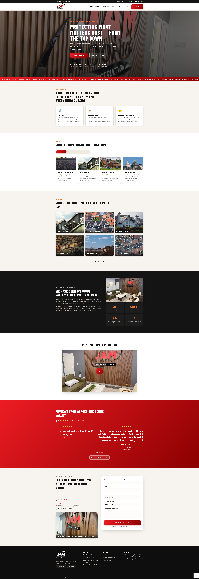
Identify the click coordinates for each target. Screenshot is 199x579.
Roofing (97, 6)
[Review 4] (101, 452)
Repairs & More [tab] (83, 152)
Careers (105, 568)
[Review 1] (96, 452)
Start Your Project (99, 261)
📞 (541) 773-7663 (138, 1)
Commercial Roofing (109, 557)
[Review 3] (99, 452)
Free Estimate (137, 6)
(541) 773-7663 (62, 500)
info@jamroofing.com (64, 503)
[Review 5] (102, 452)
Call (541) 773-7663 (98, 55)
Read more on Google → (109, 444)
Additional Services (109, 6)
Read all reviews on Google (99, 457)
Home (91, 6)
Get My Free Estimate (79, 55)
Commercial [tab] (72, 152)
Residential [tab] (61, 152)
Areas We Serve (123, 6)
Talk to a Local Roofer (64, 315)
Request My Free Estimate (122, 522)
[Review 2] (97, 452)
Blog (104, 565)
